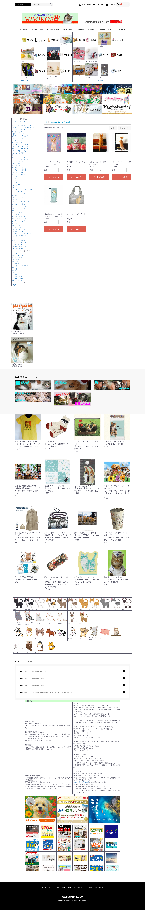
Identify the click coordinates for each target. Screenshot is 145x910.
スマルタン (15, 268)
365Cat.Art (15, 261)
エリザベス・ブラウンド (20, 136)
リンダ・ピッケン (17, 227)
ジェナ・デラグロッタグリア (21, 157)
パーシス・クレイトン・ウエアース (23, 189)
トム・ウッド (16, 187)
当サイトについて (48, 887)
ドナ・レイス (16, 185)
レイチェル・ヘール (18, 231)
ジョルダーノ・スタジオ (20, 266)
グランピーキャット (18, 257)
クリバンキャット (17, 253)
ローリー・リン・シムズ (20, 246)
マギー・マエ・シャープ (20, 208)
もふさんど (15, 274)
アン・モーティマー (18, 123)
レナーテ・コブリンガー (20, 236)
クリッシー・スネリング (20, 149)
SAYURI (14, 285)
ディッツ (15, 178)
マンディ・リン (17, 212)
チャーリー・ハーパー (19, 176)
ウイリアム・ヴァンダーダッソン (23, 127)
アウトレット (120, 29)
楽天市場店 (85, 782)
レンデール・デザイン (19, 278)
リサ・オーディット (18, 223)
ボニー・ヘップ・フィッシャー (22, 202)
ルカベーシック (17, 276)
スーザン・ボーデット (19, 170)
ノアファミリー (17, 272)
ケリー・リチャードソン (20, 151)
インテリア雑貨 (53, 29)
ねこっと (15, 270)
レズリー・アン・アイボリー (21, 234)
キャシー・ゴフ (17, 140)
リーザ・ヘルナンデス (19, 221)
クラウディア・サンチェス (20, 146)
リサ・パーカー (17, 225)
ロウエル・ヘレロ (17, 238)
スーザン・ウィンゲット (20, 168)
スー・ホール (16, 166)
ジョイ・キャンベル (18, 161)
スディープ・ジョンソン (20, 174)
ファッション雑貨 (37, 29)
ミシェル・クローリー (19, 217)
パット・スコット (17, 191)
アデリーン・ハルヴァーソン (21, 121)
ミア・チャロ (16, 214)
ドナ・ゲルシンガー (18, 183)
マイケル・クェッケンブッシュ (22, 206)
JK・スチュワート (18, 155)
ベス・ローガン (17, 200)
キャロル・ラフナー (18, 142)
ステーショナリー (105, 29)
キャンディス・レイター (20, 144)
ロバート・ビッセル (18, 240)
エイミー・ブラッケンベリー (21, 130)
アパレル (23, 29)
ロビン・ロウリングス (19, 242)
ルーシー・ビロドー (18, 229)
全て (46, 122)
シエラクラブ (16, 264)
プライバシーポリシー (63, 887)
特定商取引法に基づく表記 (83, 887)
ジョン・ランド (17, 163)
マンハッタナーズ (17, 255)
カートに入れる (54, 177)
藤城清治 (15, 195)
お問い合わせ (98, 887)
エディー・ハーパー (18, 134)
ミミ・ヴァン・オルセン (20, 219)
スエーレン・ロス (17, 172)
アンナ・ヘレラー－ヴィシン (21, 125)
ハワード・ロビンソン (19, 193)
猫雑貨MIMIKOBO (72, 896)
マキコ (14, 210)
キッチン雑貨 (67, 29)
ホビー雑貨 (80, 29)
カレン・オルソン (17, 138)
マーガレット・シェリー (20, 204)
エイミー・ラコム (17, 132)
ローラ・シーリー (17, 244)
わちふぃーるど (17, 280)
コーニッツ (15, 259)
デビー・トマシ (17, 180)
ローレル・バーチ (17, 248)
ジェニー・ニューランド (20, 159)
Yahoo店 (77, 782)
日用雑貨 (91, 29)
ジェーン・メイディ (18, 153)
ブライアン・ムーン (18, 197)
